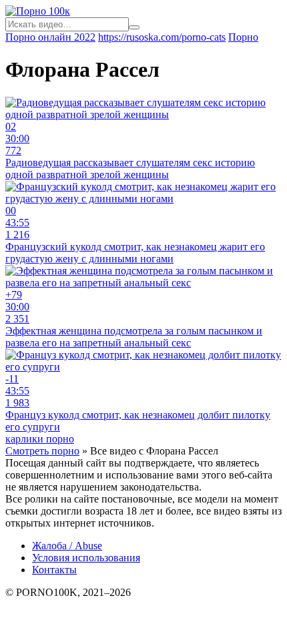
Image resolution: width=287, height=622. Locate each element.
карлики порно (39, 438)
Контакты (54, 569)
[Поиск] (134, 27)
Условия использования (86, 557)
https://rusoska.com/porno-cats (162, 37)
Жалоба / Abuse (67, 545)
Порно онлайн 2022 (50, 37)
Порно (243, 37)
